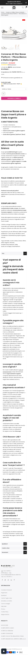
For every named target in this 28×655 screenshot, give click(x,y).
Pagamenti (4, 592)
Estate (20, 241)
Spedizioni (5, 315)
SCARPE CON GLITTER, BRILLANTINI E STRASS (12, 636)
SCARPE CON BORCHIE (7, 633)
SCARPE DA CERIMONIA (7, 630)
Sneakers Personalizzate (7, 244)
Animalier (6, 241)
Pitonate (12, 242)
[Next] (24, 31)
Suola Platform (16, 246)
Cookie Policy (4, 612)
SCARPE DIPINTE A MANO (7, 628)
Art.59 (4, 358)
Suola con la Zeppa (6, 246)
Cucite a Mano (14, 241)
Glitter (24, 241)
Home (2, 12)
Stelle (16, 244)
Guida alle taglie (6, 82)
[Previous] (3, 31)
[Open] (3, 651)
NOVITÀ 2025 (4, 625)
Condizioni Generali (6, 590)
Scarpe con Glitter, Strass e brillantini (15, 12)
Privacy (3, 609)
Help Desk (3, 606)
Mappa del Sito (5, 614)
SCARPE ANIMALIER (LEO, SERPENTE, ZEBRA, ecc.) (13, 639)
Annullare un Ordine (6, 601)
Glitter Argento (5, 242)
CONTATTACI (19, 535)
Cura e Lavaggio (5, 603)
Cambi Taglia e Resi (6, 598)
